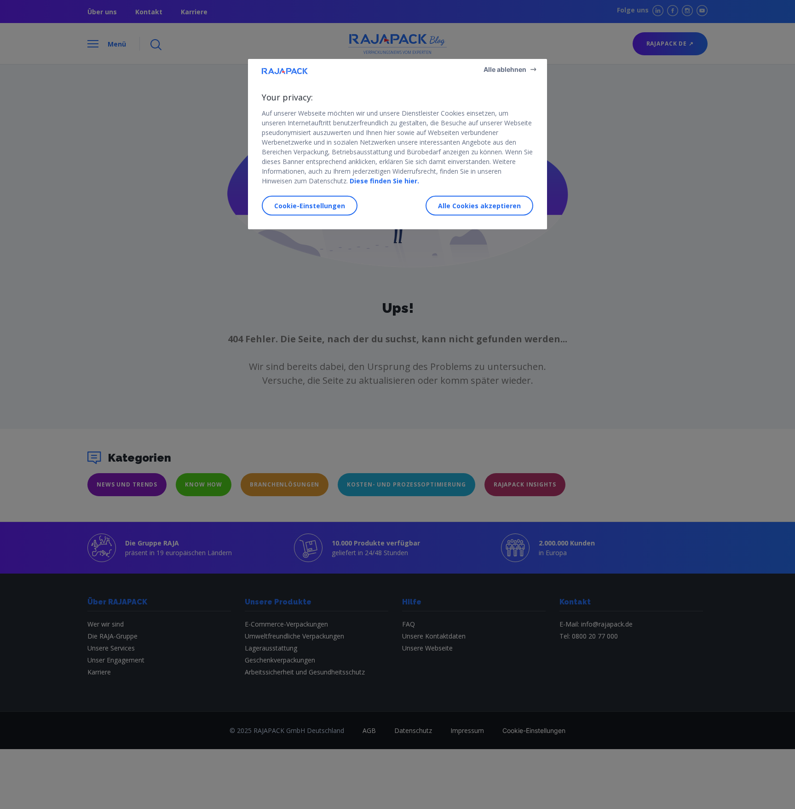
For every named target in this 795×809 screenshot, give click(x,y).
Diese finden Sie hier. (384, 180)
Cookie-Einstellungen (309, 205)
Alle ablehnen (505, 69)
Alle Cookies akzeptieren (479, 205)
